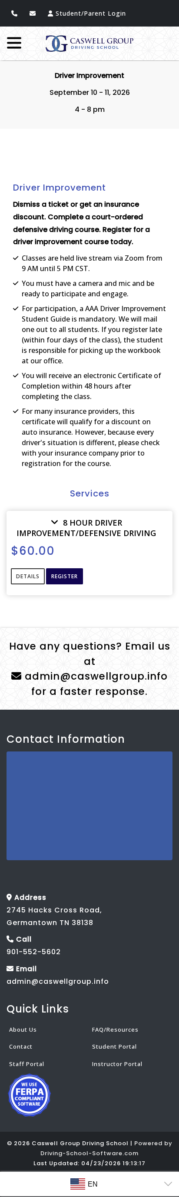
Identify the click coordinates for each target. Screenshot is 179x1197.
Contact (21, 1047)
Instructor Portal (117, 1064)
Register (64, 576)
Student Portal (114, 1047)
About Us (23, 1029)
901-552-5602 (34, 952)
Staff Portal (26, 1064)
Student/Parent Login (89, 13)
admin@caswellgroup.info (95, 676)
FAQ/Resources (115, 1029)
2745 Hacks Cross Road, (54, 910)
